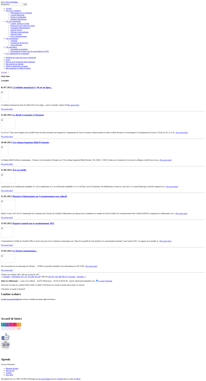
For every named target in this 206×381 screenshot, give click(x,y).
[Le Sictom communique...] (8, 262)
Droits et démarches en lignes (17, 66)
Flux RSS (9, 375)
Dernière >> (81, 277)
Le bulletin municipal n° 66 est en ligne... (32, 87)
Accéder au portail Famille (10, 299)
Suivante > (73, 277)
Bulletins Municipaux (18, 19)
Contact (9, 373)
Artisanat (13, 41)
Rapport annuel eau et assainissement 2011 (33, 223)
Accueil (9, 8)
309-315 (65, 277)
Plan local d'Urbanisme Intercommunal (20, 62)
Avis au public (19, 170)
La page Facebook (105, 281)
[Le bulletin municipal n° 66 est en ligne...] (5, 101)
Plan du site (10, 371)
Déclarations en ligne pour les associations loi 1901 (29, 51)
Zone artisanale (16, 45)
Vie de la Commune (13, 11)
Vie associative (11, 47)
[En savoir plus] (73, 105)
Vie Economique (12, 38)
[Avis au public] (8, 183)
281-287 (38, 277)
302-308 (58, 277)
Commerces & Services (19, 43)
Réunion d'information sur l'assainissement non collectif (40, 196)
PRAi (78, 379)
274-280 (31, 277)
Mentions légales (12, 368)
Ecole (8, 60)
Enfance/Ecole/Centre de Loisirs (22, 26)
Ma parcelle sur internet (14, 64)
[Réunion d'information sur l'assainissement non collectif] (8, 209)
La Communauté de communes (17, 53)
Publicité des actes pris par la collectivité (21, 58)
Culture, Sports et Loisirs (19, 23)
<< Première (5, 277)
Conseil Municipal (17, 15)
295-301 (51, 277)
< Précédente (16, 277)
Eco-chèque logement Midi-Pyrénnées (31, 142)
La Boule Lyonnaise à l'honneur (28, 115)
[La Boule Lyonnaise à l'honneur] (8, 128)
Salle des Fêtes (16, 34)
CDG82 (60, 379)
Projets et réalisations (18, 17)
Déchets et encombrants (19, 32)
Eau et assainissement (18, 36)
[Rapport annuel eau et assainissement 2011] (7, 237)
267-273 (24, 277)
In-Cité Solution (45, 379)
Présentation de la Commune (21, 13)
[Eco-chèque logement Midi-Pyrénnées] (4, 156)
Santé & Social (16, 30)
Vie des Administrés (13, 21)
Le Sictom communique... (25, 251)
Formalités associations (19, 49)
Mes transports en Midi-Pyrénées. (18, 68)
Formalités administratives (20, 28)
